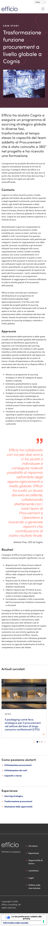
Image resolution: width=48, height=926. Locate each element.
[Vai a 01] (37, 742)
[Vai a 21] (42, 742)
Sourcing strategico (13, 796)
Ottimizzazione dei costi (15, 770)
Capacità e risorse (13, 775)
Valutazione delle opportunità (18, 806)
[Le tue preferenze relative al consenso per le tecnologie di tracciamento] (43, 921)
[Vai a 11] (39, 742)
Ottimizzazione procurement (18, 765)
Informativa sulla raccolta (15, 923)
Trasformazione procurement (18, 801)
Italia (38, 2)
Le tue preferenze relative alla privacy (27, 917)
